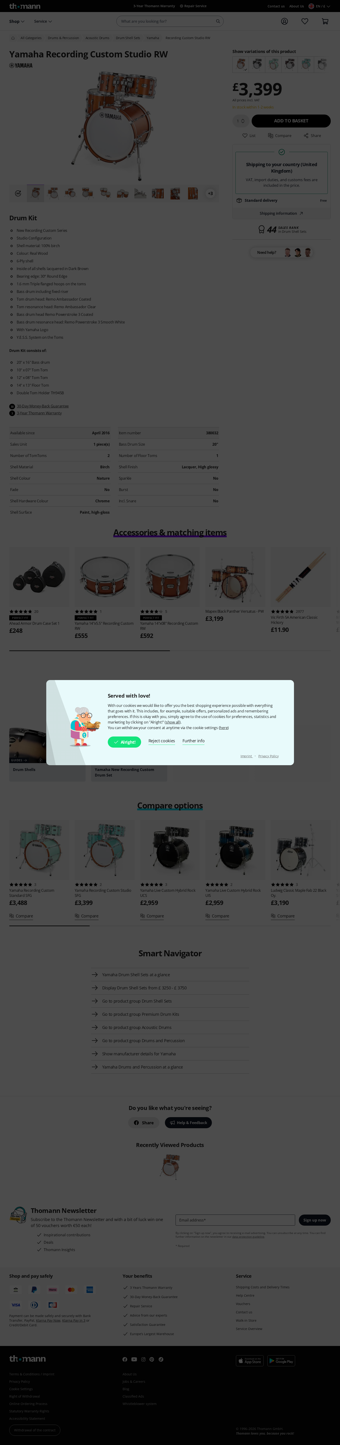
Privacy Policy (268, 756)
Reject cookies (161, 740)
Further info (193, 740)
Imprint (247, 756)
